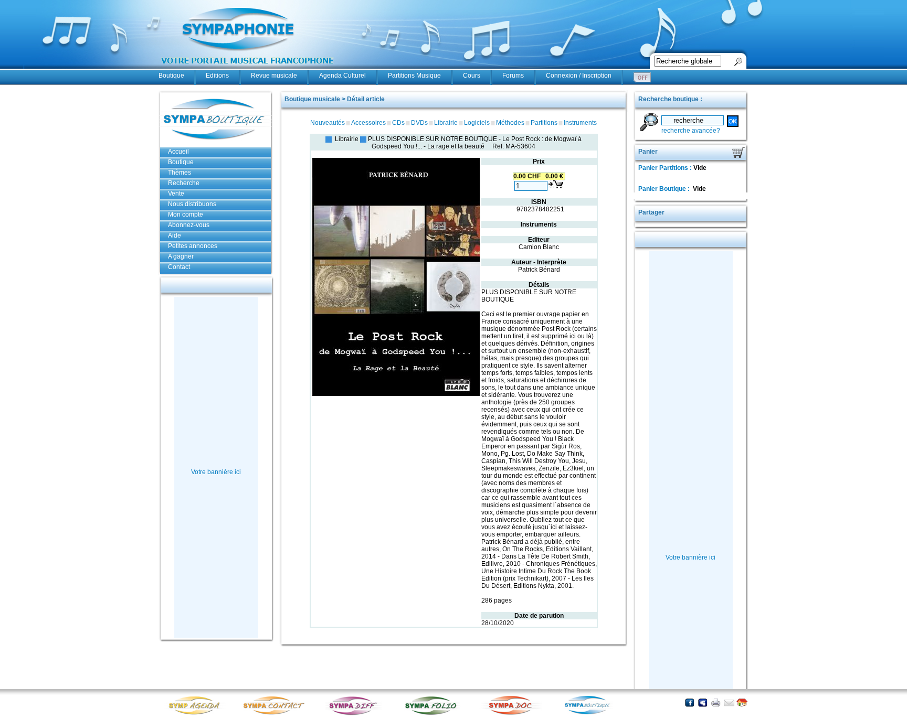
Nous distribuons (192, 204)
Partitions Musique (414, 75)
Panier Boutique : (664, 188)
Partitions (544, 122)
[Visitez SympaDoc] (512, 713)
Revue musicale (274, 75)
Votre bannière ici (216, 472)
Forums (513, 75)
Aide (174, 235)
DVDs (419, 122)
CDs (398, 122)
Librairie (446, 122)
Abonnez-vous (188, 225)
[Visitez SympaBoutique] (591, 714)
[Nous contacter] (728, 702)
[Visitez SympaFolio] (434, 714)
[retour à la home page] (248, 69)
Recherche (183, 183)
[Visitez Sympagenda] (198, 714)
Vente (176, 193)
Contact (179, 267)
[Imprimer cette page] (715, 702)
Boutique (171, 75)
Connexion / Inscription (578, 75)
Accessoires (368, 122)
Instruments (580, 122)
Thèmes (179, 172)
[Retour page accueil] (741, 702)
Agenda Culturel (342, 75)
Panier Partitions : (665, 167)
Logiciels (477, 122)
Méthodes (510, 122)
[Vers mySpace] (702, 702)
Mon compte (185, 214)
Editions (217, 75)
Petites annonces (192, 246)
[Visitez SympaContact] (276, 714)
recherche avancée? (690, 130)
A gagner (181, 256)
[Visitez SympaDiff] (355, 714)
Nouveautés (327, 122)
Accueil (178, 151)
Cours (471, 75)
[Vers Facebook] (689, 702)
